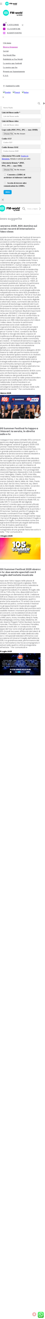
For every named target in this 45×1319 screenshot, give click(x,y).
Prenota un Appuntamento (14, 72)
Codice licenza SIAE (10, 147)
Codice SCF (7, 139)
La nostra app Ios (10, 67)
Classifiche (13, 29)
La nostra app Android (12, 63)
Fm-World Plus (9, 55)
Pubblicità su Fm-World (13, 59)
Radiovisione (14, 33)
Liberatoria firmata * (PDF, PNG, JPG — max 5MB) (13, 164)
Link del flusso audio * (11, 113)
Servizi (6, 51)
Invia (8, 192)
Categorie (13, 25)
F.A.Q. (5, 76)
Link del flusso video (10, 121)
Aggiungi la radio (12, 86)
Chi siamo (7, 43)
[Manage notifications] (34, 1314)
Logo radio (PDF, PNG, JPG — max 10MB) (20, 130)
